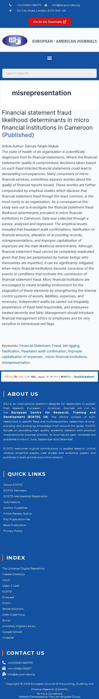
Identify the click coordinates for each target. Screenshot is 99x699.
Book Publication (14, 525)
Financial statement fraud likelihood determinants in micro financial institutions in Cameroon (47, 120)
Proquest (8, 597)
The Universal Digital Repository (23, 568)
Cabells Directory (13, 574)
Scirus (6, 620)
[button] (49, 58)
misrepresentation (16, 362)
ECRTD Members (14, 490)
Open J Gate (10, 585)
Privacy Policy (12, 530)
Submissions (11, 502)
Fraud (56, 346)
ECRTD (7, 591)
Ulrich (6, 580)
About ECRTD (13, 484)
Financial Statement (34, 346)
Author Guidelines (15, 507)
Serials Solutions (12, 608)
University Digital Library (19, 626)
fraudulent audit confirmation (43, 351)
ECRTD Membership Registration (25, 496)
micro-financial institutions (66, 357)
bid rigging (71, 346)
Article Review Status (17, 513)
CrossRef (8, 637)
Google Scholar (12, 632)
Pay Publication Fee (16, 519)
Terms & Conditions (49, 693)
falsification (11, 351)
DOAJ (6, 603)
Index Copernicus (13, 614)
